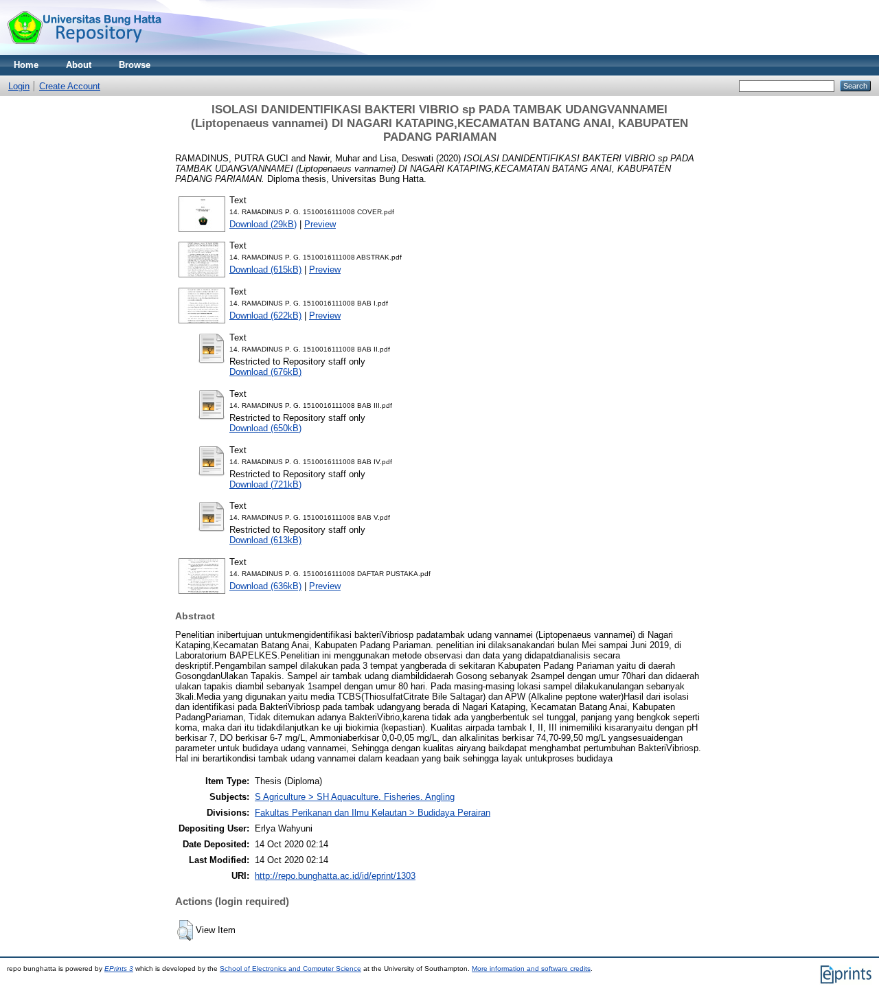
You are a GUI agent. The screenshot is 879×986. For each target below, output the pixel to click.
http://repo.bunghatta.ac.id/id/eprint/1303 (335, 876)
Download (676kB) (265, 372)
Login (19, 86)
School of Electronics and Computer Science (290, 968)
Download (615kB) (265, 269)
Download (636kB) (265, 586)
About (78, 65)
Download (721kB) (265, 484)
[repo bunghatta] (84, 52)
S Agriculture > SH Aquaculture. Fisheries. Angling (355, 797)
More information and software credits (531, 968)
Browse (134, 65)
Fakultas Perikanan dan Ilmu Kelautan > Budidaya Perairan (372, 812)
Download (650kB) (265, 428)
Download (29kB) (263, 224)
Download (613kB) (265, 540)
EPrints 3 (118, 968)
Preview (320, 224)
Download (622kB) (265, 315)
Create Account (69, 86)
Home (26, 65)
